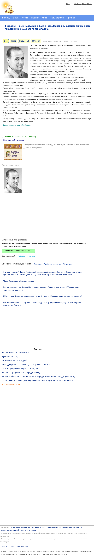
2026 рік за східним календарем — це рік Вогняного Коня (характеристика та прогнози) (42, 296)
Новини (35, 17)
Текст (13, 41)
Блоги (16, 17)
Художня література (11, 356)
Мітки (44, 17)
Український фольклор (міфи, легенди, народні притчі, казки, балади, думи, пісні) (38, 376)
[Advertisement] (47, 212)
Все (6, 41)
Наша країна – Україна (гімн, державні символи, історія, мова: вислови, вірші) (37, 380)
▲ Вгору (5, 17)
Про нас (71, 17)
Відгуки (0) (24, 41)
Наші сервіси (57, 17)
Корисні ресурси (22, 546)
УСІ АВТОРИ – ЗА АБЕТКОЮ (15, 353)
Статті (25, 17)
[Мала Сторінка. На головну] (7, 13)
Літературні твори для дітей (14, 360)
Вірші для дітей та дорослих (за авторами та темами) (26, 364)
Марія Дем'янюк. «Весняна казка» (18, 281)
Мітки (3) (36, 41)
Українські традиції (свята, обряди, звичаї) (21, 372)
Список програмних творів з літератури (20, 368)
